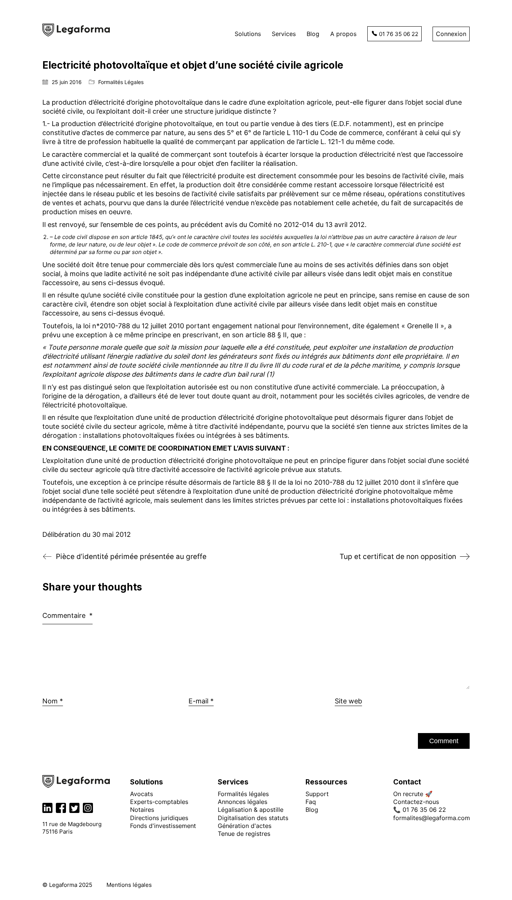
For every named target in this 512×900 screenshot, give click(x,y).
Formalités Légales (121, 82)
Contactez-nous (416, 801)
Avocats (141, 794)
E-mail (201, 701)
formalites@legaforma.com (431, 818)
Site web (348, 701)
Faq (310, 801)
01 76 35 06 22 (398, 34)
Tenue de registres (244, 833)
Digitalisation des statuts (253, 818)
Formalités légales (243, 794)
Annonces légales (242, 801)
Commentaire (67, 615)
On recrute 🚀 (413, 794)
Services (233, 782)
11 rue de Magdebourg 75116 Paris (72, 827)
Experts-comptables (159, 801)
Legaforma (63, 884)
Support (317, 794)
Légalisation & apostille (250, 809)
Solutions (146, 782)
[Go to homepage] (76, 30)
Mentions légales (129, 884)
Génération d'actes (244, 825)
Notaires (142, 809)
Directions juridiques (159, 818)
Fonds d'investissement (163, 825)
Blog (311, 809)
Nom (52, 701)
